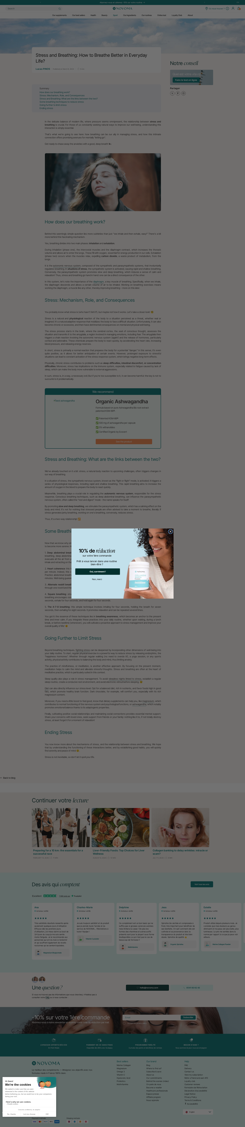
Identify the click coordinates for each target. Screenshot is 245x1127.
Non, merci (97, 579)
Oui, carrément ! (98, 571)
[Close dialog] (170, 532)
